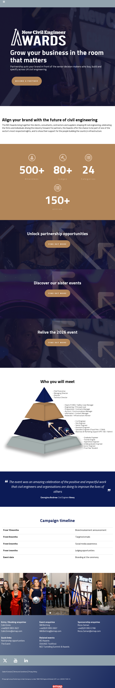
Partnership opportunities (13, 640)
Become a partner (26, 81)
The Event (6, 643)
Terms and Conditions (20, 672)
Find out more (57, 244)
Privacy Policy (33, 672)
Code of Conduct (7, 672)
